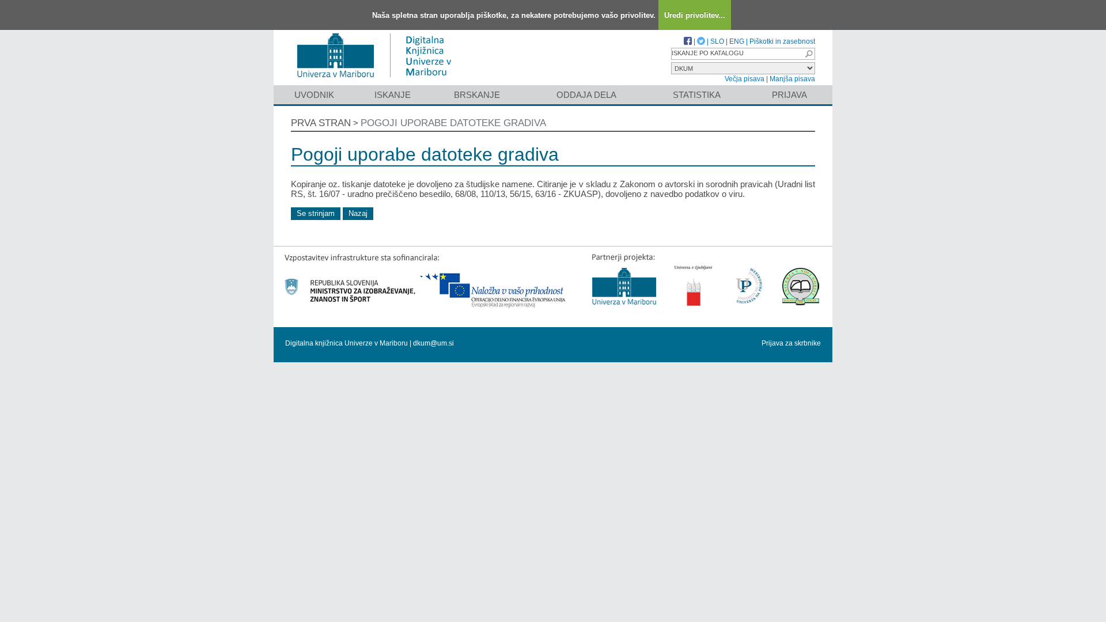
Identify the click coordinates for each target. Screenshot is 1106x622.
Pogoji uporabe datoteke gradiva (453, 122)
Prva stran (321, 122)
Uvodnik (314, 95)
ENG (736, 41)
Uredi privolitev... (694, 15)
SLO (717, 41)
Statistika (697, 95)
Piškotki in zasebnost (782, 41)
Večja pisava (744, 79)
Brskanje (477, 95)
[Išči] (809, 53)
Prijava (789, 95)
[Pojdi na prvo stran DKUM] (379, 80)
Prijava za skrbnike (791, 343)
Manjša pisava (792, 79)
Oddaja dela (586, 95)
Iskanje (392, 95)
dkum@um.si (433, 343)
